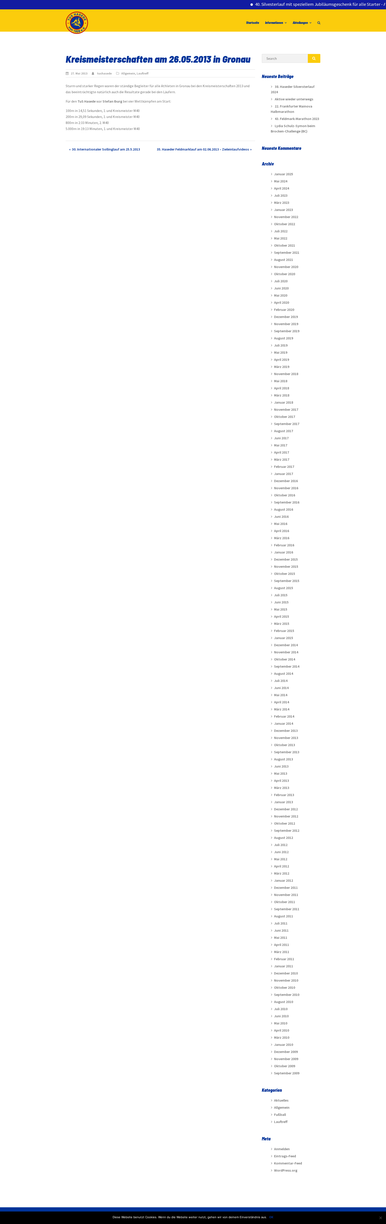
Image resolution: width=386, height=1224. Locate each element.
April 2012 (281, 866)
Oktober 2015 (284, 573)
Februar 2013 (284, 795)
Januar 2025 (283, 174)
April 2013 (281, 780)
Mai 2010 (280, 1023)
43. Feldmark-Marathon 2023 (297, 118)
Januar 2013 (283, 802)
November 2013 (286, 737)
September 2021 (286, 252)
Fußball (280, 1114)
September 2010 (286, 994)
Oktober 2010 (284, 987)
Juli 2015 (280, 595)
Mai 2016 (280, 523)
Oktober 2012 (284, 823)
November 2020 (286, 266)
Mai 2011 (280, 937)
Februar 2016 (284, 545)
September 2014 (286, 666)
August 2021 (283, 259)
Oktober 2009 (284, 1066)
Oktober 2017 (284, 416)
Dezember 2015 (286, 559)
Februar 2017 (284, 466)
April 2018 (281, 388)
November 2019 (286, 324)
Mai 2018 (280, 381)
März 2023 (281, 202)
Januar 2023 (283, 209)
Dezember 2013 (286, 730)
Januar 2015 (283, 638)
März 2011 (281, 951)
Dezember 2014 (286, 645)
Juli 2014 (280, 680)
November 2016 (286, 488)
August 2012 (283, 837)
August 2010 (283, 1001)
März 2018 (281, 395)
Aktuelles (281, 1100)
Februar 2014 (284, 716)
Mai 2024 (280, 181)
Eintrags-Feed (285, 1156)
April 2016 (281, 530)
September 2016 (286, 502)
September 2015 (286, 580)
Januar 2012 (283, 880)
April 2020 (281, 302)
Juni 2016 (281, 516)
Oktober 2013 (284, 745)
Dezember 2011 (286, 887)
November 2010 (286, 980)
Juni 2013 (281, 766)
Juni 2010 (281, 1016)
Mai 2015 (280, 609)
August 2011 (283, 916)
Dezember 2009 (286, 1051)
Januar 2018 (283, 402)
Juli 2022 (280, 231)
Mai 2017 (280, 445)
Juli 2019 (280, 345)
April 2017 (281, 452)
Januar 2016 (283, 552)
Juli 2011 (280, 923)
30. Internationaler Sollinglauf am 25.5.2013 (106, 149)
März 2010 (281, 1037)
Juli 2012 (280, 844)
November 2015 (286, 566)
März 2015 (281, 623)
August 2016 (283, 509)
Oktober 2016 (284, 495)
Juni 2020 (281, 288)
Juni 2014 (281, 687)
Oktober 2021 (284, 245)
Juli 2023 (280, 195)
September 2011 (286, 909)
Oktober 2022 (284, 224)
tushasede (104, 73)
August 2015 (283, 588)
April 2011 (281, 944)
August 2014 (283, 673)
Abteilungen (300, 23)
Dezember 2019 (286, 316)
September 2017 (286, 423)
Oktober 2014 (284, 659)
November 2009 (286, 1059)
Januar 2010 (283, 1044)
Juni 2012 (281, 852)
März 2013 (281, 787)
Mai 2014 (280, 695)
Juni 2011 (281, 930)
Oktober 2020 (284, 274)
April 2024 (281, 188)
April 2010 (281, 1030)
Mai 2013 (280, 773)
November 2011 (286, 894)
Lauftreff (143, 73)
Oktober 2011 (284, 902)
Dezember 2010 (286, 973)
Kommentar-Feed (288, 1163)
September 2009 (286, 1073)
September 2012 (286, 830)
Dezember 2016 (286, 481)
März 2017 (281, 459)
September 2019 (286, 331)
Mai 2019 (280, 352)
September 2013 (286, 752)
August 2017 (283, 431)
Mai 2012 (280, 859)
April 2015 (281, 616)
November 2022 (286, 217)
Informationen (274, 23)
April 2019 (281, 359)
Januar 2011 (283, 966)
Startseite (252, 23)
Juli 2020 (280, 281)
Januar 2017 (283, 473)
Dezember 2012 (286, 809)
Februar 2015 (284, 630)
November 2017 (286, 409)
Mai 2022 (280, 238)
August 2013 (283, 759)
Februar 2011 (284, 959)
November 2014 (286, 652)
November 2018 (286, 374)
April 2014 (281, 702)
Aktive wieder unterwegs (294, 99)
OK (271, 1217)
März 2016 (281, 538)
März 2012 (281, 873)
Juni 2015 (281, 602)
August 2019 (283, 338)
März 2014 (281, 709)
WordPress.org (285, 1170)
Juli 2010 (280, 1009)
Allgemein (128, 73)
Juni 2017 (281, 438)
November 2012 (286, 816)
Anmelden (282, 1149)
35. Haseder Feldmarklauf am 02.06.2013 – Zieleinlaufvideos (203, 149)
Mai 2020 (280, 295)
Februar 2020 (284, 309)
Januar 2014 (283, 723)
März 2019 (281, 366)
